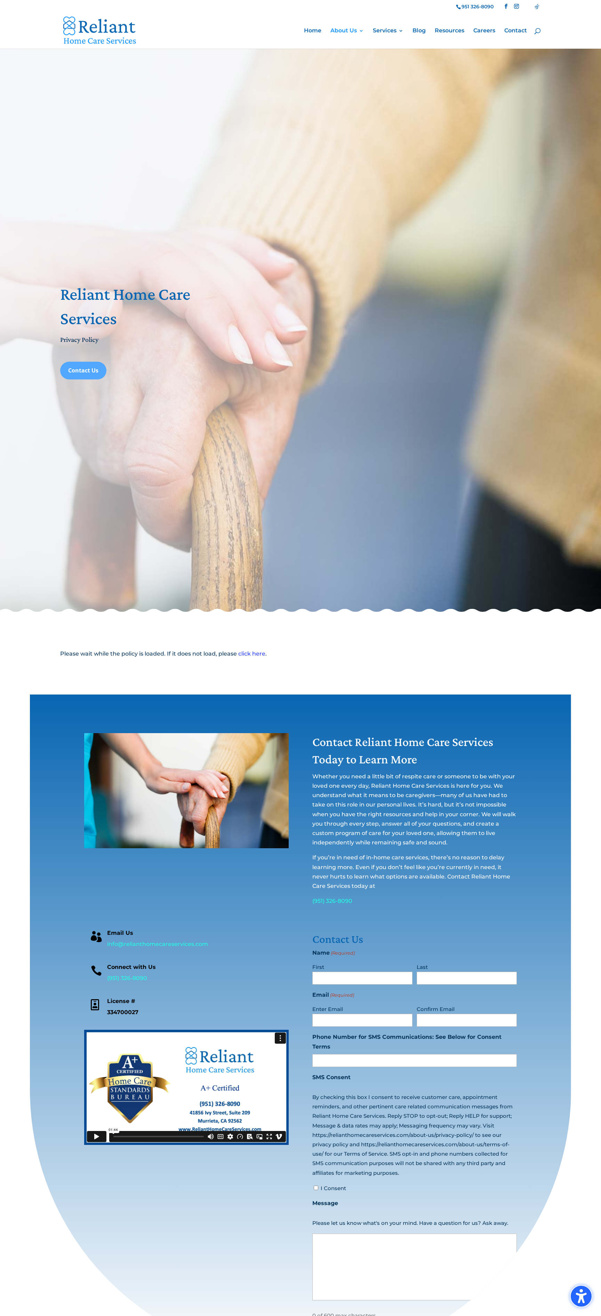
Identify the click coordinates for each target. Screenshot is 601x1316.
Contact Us (83, 370)
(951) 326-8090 (332, 901)
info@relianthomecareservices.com (157, 944)
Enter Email (327, 1009)
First (318, 967)
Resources (449, 31)
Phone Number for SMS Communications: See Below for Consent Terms (407, 1042)
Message (325, 1203)
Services (384, 31)
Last (422, 967)
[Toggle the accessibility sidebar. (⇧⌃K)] (581, 1296)
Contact (515, 31)
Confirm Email (436, 1009)
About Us (343, 31)
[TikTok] (537, 6)
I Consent (333, 1188)
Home (312, 31)
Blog (419, 31)
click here (251, 653)
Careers (484, 31)
